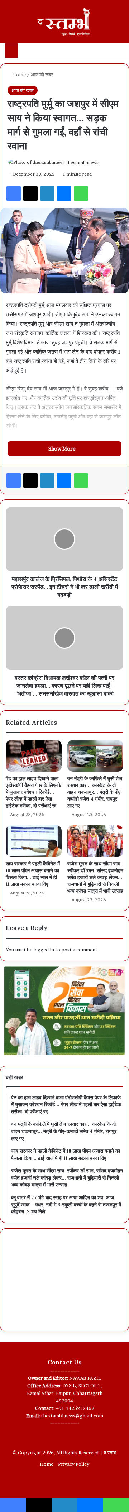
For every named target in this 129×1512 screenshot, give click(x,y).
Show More (62, 449)
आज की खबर (42, 74)
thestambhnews (83, 162)
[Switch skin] (107, 24)
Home (18, 74)
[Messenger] (64, 193)
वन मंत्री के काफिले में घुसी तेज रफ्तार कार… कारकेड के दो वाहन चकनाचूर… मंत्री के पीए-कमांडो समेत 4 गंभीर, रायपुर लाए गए (95, 792)
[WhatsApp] (81, 193)
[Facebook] (13, 193)
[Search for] (120, 24)
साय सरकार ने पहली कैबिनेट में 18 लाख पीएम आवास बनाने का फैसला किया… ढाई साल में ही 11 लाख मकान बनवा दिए (33, 873)
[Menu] (9, 24)
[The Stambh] (64, 21)
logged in (43, 949)
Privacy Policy (73, 1464)
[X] (30, 193)
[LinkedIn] (47, 193)
